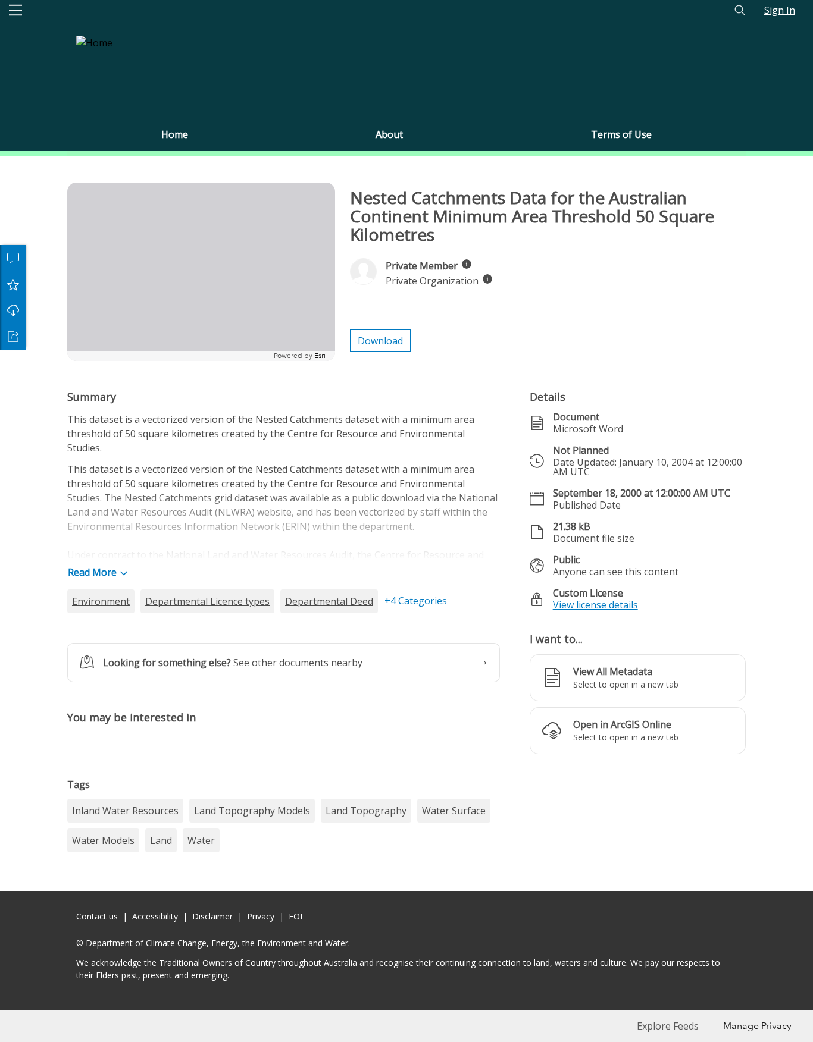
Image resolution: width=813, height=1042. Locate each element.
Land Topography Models (252, 1013)
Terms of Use (621, 134)
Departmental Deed (329, 601)
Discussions (13, 258)
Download (13, 310)
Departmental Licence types (207, 601)
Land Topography (366, 1013)
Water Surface (454, 1013)
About (389, 134)
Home (174, 134)
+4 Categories (415, 600)
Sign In (779, 10)
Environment (101, 601)
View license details (595, 604)
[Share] (13, 337)
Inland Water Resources (125, 1013)
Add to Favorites (13, 284)
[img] (467, 264)
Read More (92, 572)
